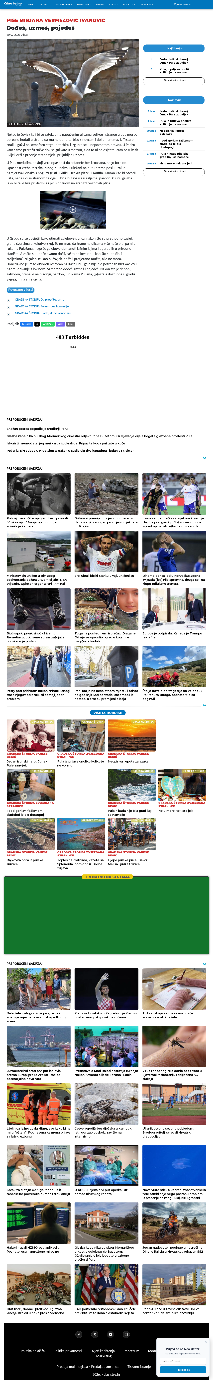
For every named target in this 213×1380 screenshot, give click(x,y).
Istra (44, 4)
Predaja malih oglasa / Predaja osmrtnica (88, 1367)
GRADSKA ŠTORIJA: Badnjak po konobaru (43, 313)
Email (70, 324)
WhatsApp (48, 324)
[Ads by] (49, 231)
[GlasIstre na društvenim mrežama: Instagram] (130, 1334)
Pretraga (184, 4)
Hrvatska (84, 4)
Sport (113, 4)
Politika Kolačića (33, 1351)
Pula (31, 4)
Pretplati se (183, 1369)
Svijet (100, 4)
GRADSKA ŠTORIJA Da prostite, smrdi (40, 299)
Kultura (128, 4)
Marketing (103, 1356)
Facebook (26, 324)
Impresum (132, 1351)
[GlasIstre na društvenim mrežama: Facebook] (82, 1334)
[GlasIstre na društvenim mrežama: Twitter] (98, 1334)
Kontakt (154, 1351)
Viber (60, 324)
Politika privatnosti (68, 1351)
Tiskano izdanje (139, 1367)
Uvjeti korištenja (103, 1351)
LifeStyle (146, 4)
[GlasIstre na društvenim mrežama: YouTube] (114, 1334)
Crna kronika (62, 4)
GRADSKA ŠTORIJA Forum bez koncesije (42, 306)
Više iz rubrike (107, 713)
